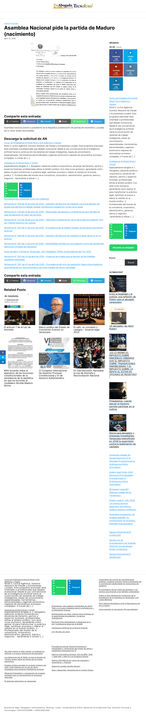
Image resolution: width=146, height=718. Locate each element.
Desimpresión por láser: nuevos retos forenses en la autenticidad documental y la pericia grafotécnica (73, 616)
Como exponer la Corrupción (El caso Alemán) (118, 609)
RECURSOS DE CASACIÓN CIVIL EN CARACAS (26, 199)
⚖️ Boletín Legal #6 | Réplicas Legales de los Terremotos (120, 492)
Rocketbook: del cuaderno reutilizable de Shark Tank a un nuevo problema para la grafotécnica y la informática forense (73, 608)
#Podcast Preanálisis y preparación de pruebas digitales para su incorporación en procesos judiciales (25, 675)
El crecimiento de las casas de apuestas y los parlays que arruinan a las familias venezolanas (119, 591)
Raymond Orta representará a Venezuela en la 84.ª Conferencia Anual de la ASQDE (71, 623)
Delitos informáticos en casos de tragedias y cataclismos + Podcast (71, 661)
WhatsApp (12, 190)
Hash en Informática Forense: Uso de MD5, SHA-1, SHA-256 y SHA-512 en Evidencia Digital (72, 655)
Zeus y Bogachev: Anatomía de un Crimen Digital (72, 670)
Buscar (112, 258)
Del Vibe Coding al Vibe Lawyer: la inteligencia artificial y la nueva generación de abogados (24, 652)
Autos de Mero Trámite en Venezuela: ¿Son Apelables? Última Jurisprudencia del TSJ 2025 (47, 251)
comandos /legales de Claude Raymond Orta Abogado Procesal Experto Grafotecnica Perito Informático (122, 461)
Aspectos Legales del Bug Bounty (66, 666)
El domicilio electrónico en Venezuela (20, 681)
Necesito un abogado (123, 247)
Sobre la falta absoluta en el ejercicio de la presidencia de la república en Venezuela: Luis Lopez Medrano (119, 598)
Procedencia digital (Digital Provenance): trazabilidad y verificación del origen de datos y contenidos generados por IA (72, 649)
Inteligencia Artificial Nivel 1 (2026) (21, 163)
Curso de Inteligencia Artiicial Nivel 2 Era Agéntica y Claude (32, 143)
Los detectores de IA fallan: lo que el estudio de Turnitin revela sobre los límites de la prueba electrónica (25, 659)
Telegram (27, 190)
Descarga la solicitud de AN (25, 139)
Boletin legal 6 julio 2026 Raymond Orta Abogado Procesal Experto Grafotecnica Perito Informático (121, 478)
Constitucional (11, 23)
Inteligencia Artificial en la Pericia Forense (69, 628)
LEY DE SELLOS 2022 (61, 632)
